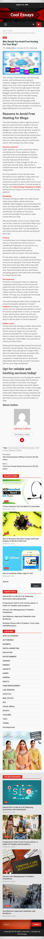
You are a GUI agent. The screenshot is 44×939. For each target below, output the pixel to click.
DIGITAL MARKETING (11, 648)
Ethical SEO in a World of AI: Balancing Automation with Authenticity (22, 792)
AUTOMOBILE (8, 640)
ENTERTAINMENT (10, 657)
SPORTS (6, 711)
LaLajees (34, 931)
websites (6, 306)
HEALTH (6, 682)
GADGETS (7, 669)
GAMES (6, 673)
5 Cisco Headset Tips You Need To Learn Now (22, 491)
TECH (4, 37)
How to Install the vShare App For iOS (22, 558)
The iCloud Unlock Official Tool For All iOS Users (20, 457)
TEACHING (7, 715)
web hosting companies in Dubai (27, 187)
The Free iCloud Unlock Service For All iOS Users (20, 466)
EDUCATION (7, 652)
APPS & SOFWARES (10, 636)
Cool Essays (22, 14)
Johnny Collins (11, 48)
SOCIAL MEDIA (8, 707)
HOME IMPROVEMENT (11, 686)
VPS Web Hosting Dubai (26, 448)
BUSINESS (7, 644)
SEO (4, 702)
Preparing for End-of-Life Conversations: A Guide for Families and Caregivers (22, 827)
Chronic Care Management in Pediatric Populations (22, 861)
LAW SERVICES (9, 690)
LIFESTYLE (7, 694)
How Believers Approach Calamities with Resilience (22, 896)
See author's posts (22, 434)
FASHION (6, 661)
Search (5, 581)
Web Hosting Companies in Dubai (21, 449)
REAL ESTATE (8, 698)
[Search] (33, 24)
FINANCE (6, 665)
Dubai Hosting (13, 448)
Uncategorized (9, 727)
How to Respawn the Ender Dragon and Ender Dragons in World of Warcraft (22, 524)
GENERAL (6, 677)
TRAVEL (6, 723)
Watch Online (38, 24)
